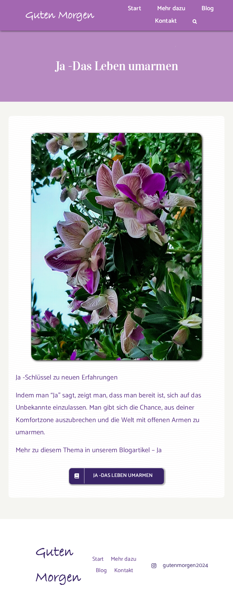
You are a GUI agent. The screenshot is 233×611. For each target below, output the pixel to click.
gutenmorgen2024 (185, 565)
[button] (195, 21)
